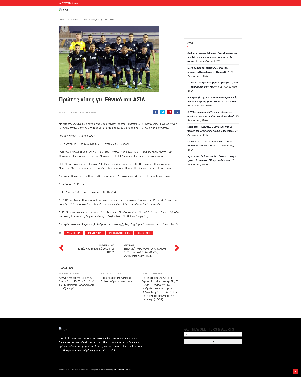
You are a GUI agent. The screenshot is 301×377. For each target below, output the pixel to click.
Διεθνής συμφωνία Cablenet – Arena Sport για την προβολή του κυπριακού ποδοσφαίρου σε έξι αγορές (212, 57)
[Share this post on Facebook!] (155, 112)
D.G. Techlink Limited (122, 370)
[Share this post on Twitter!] (162, 112)
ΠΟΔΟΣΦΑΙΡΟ (73, 20)
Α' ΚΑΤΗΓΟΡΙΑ (73, 233)
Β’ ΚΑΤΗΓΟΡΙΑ (94, 233)
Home (61, 20)
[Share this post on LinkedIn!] (177, 112)
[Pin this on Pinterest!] (169, 112)
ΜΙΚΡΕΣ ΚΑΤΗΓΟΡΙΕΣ (119, 233)
